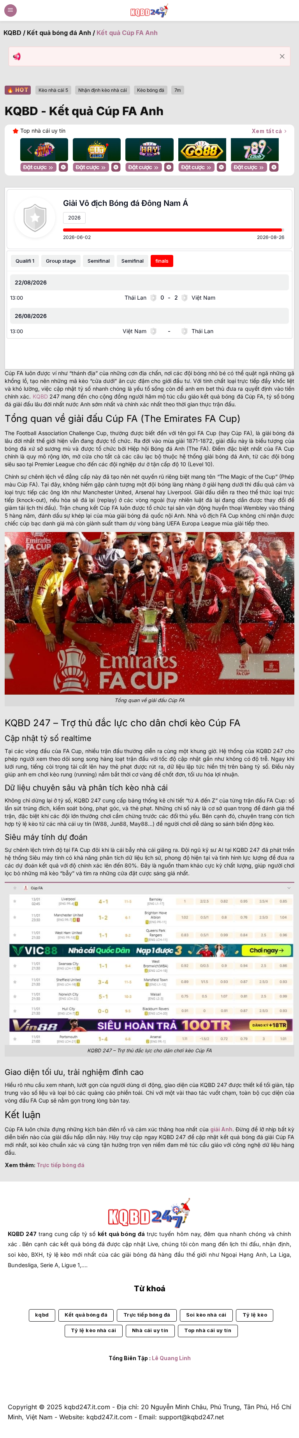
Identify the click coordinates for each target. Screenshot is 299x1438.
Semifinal (99, 261)
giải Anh (221, 1129)
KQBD (12, 33)
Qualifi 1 (25, 261)
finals (162, 261)
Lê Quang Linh (171, 1358)
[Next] (269, 150)
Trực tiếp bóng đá (60, 1165)
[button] (10, 10)
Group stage (61, 261)
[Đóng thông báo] (282, 56)
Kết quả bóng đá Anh (59, 33)
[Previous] (30, 150)
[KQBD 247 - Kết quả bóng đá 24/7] (149, 10)
